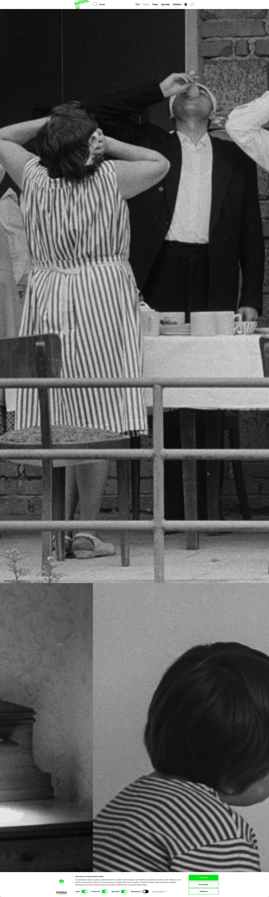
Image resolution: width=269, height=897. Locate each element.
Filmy (155, 4)
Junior (146, 4)
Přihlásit (177, 4)
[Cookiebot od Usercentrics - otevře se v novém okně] (61, 892)
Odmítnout (204, 891)
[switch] (105, 891)
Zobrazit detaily (158, 891)
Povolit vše (204, 877)
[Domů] (82, 4)
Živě (138, 4)
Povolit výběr (203, 884)
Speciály (165, 4)
